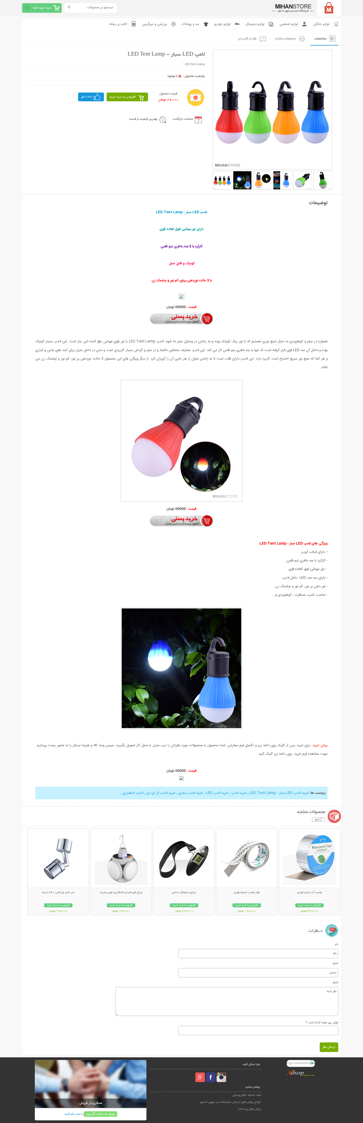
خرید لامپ (239, 793)
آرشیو (318, 819)
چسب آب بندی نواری (309, 892)
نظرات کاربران (247, 38)
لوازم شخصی (289, 24)
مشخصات (320, 38)
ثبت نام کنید (72, 1114)
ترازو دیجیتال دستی (184, 892)
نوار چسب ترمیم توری (247, 892)
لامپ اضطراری (133, 793)
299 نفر (86, 97)
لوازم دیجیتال (255, 24)
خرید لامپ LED (217, 793)
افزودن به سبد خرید (122, 97)
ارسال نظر (329, 1047)
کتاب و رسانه (118, 24)
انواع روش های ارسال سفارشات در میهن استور (230, 1102)
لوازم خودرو (222, 24)
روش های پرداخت (249, 1109)
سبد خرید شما (42, 8)
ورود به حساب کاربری (100, 1114)
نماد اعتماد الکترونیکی (247, 1095)
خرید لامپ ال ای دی (160, 793)
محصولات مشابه (285, 38)
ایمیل (335, 963)
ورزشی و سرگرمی (154, 24)
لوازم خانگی (321, 24)
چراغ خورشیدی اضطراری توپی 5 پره (121, 892)
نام (336, 944)
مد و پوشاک (190, 24)
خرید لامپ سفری (190, 793)
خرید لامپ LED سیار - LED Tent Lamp (279, 793)
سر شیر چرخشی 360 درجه (58, 892)
